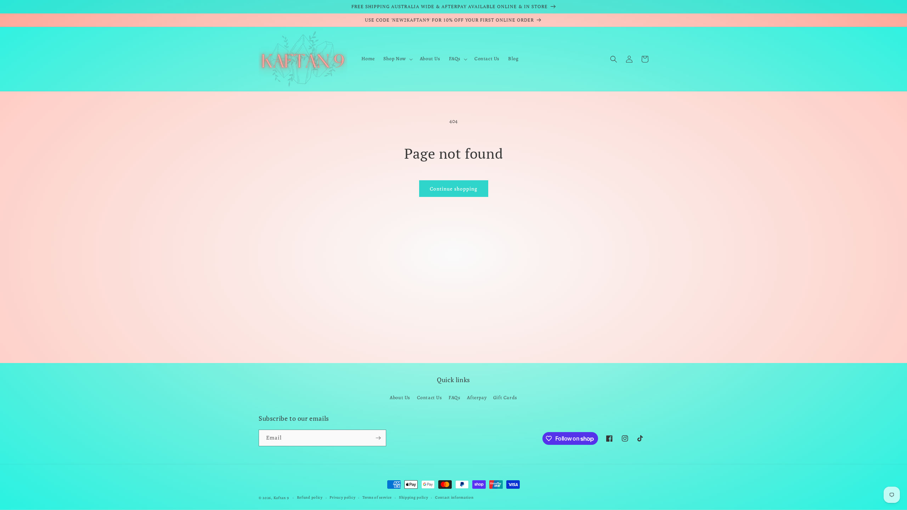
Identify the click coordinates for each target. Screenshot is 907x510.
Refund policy (310, 497)
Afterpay (476, 397)
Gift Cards (505, 397)
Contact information (454, 497)
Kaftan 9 (281, 497)
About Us (400, 397)
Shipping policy (413, 497)
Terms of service (377, 497)
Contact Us (429, 397)
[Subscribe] (378, 438)
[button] (397, 58)
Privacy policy (342, 497)
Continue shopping (454, 188)
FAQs (454, 397)
